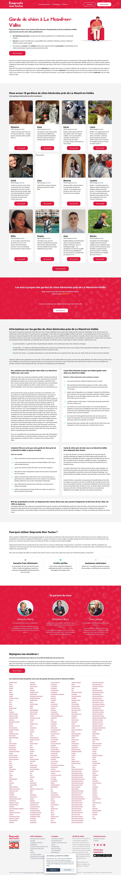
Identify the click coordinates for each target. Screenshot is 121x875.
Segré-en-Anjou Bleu (97, 743)
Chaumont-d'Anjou (13, 820)
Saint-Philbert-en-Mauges (98, 712)
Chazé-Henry (33, 684)
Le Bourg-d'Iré (54, 727)
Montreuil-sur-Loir (76, 708)
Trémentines (95, 775)
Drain (31, 745)
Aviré (10, 702)
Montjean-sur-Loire (76, 700)
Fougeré (32, 771)
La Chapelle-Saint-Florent (35, 812)
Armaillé (11, 696)
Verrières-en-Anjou (96, 802)
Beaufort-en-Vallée (13, 716)
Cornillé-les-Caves (34, 723)
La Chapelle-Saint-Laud (35, 814)
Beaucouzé (11, 712)
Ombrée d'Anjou (75, 743)
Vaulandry (94, 790)
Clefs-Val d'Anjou (34, 712)
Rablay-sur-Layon (75, 761)
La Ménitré (53, 696)
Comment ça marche (44, 4)
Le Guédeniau (54, 737)
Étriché (31, 757)
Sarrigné (94, 731)
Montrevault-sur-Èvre (76, 714)
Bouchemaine (12, 745)
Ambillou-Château (13, 682)
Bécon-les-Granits (13, 727)
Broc (10, 773)
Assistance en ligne (99, 838)
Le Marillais (53, 745)
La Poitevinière (54, 704)
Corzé (31, 725)
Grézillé (31, 781)
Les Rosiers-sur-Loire (55, 771)
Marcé (52, 812)
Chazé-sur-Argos (33, 686)
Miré (73, 690)
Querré (73, 759)
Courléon (32, 729)
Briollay (11, 767)
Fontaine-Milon (33, 767)
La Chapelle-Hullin (34, 808)
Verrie (93, 800)
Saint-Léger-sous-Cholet (97, 686)
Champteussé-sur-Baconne (15, 798)
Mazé (52, 820)
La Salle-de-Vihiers (55, 714)
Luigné (52, 806)
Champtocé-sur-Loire (14, 802)
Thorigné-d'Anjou (96, 763)
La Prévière (53, 710)
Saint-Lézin (94, 688)
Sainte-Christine (75, 788)
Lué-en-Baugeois (54, 804)
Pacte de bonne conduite (37, 838)
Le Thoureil (53, 777)
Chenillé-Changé (33, 700)
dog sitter (86, 838)
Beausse (11, 723)
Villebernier (95, 808)
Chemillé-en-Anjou (34, 692)
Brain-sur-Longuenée (14, 759)
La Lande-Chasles (54, 690)
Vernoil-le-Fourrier (96, 798)
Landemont (53, 698)
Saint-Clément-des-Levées (77, 783)
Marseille (81, 854)
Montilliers (74, 698)
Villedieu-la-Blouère (96, 810)
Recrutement (55, 852)
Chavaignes (32, 682)
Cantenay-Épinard (13, 779)
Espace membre (104, 4)
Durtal (31, 747)
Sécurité (65, 4)
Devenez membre (17, 53)
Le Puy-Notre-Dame (55, 757)
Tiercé (93, 767)
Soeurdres (94, 749)
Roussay (73, 767)
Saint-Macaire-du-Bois (97, 690)
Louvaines (53, 802)
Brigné (10, 765)
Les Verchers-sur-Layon (56, 775)
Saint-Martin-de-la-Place (97, 696)
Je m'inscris (89, 4)
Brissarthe (11, 771)
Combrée (32, 716)
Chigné (31, 706)
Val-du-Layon (95, 781)
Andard (10, 684)
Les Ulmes (53, 773)
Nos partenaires (56, 850)
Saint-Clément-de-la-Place (77, 781)
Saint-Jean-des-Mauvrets (77, 812)
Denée (31, 735)
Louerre (52, 798)
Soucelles (94, 753)
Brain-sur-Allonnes (13, 755)
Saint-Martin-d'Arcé (96, 694)
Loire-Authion (54, 792)
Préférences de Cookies (37, 858)
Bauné (10, 710)
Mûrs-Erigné (74, 721)
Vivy (93, 816)
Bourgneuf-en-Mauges (14, 751)
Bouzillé (11, 753)
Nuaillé (73, 737)
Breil (10, 761)
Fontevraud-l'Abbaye (34, 769)
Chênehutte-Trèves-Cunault (36, 696)
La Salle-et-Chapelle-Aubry (57, 716)
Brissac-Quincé (12, 769)
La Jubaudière (54, 686)
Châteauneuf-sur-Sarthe (14, 812)
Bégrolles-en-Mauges (14, 729)
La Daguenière (33, 822)
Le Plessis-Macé (54, 753)
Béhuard (11, 731)
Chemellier (32, 690)
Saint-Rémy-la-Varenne (97, 721)
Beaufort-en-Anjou (13, 714)
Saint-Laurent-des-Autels (77, 822)
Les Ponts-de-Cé (54, 767)
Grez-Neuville (33, 783)
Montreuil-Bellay (75, 704)
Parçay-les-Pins (75, 747)
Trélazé (94, 773)
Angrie (10, 692)
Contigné (32, 719)
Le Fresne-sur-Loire (55, 733)
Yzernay (94, 818)
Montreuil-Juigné (75, 706)
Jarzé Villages (33, 794)
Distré (31, 741)
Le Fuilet (53, 735)
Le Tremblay (53, 779)
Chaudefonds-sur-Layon (14, 816)
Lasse (52, 719)
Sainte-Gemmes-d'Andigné (77, 790)
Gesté (31, 779)
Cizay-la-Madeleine (34, 710)
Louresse (53, 800)
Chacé (10, 784)
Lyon (86, 852)
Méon (73, 688)
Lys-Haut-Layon (54, 808)
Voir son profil (21, 148)
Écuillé (31, 753)
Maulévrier (53, 818)
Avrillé (10, 704)
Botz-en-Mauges (13, 743)
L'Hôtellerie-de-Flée (55, 784)
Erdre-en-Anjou (33, 755)
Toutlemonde (95, 771)
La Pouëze (53, 708)
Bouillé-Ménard (12, 747)
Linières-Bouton (54, 786)
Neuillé (73, 723)
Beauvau (11, 725)
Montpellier (82, 856)
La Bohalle (32, 800)
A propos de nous (28, 872)
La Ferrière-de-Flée (55, 682)
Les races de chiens (35, 854)
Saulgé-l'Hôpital (95, 733)
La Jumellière (54, 688)
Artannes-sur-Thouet (14, 698)
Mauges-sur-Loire (55, 816)
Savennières (95, 737)
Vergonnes (94, 792)
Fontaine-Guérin (33, 765)
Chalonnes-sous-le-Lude (14, 788)
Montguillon (74, 694)
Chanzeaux (11, 806)
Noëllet (73, 727)
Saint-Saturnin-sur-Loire (97, 723)
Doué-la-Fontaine (34, 743)
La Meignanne (54, 692)
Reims (88, 856)
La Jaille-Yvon (54, 684)
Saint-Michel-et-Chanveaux (98, 706)
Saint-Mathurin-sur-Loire (97, 702)
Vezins (93, 804)
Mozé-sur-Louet (75, 719)
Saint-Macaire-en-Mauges (98, 692)
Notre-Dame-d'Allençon (77, 729)
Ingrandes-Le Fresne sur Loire (36, 788)
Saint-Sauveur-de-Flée (97, 725)
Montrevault (74, 712)
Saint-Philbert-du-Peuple (97, 710)
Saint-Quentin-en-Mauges (98, 716)
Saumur (94, 735)
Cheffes (31, 688)
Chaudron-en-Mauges (14, 818)
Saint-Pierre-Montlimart (97, 714)
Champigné (11, 794)
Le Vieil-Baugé (54, 781)
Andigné (11, 686)
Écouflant (32, 751)
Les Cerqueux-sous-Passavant (57, 765)
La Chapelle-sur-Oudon (35, 816)
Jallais (31, 790)
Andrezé (11, 688)
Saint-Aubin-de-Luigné (77, 771)
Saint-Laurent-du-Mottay (97, 682)
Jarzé (31, 792)
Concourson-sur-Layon (35, 717)
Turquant (94, 779)
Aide (31, 850)
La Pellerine (53, 700)
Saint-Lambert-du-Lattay (77, 816)
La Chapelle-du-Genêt (35, 806)
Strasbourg (80, 858)
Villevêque (94, 814)
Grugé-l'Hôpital (33, 784)
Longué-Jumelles (54, 794)
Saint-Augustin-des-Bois (77, 773)
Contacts (96, 840)
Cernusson (11, 783)
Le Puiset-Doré (54, 755)
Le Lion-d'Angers (54, 739)
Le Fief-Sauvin (54, 731)
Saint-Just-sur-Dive (76, 814)
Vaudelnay (94, 788)
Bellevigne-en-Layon (13, 733)
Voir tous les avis (60, 310)
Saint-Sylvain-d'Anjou (97, 729)
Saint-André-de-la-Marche (77, 769)
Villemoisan (94, 812)
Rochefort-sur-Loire (76, 763)
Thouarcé (94, 765)
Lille (77, 856)
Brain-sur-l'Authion (13, 757)
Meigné (73, 684)
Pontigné (74, 753)
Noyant (73, 731)
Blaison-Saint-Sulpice (13, 737)
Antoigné (11, 694)
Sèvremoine (95, 747)
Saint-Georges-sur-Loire (77, 804)
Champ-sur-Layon (13, 796)
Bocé (10, 741)
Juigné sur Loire (33, 796)
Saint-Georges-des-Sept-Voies (78, 798)
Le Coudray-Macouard (56, 729)
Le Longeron (53, 741)
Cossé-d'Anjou (33, 727)
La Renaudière (54, 712)
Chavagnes (11, 822)
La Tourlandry (54, 723)
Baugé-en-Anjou (12, 708)
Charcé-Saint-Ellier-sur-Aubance (16, 808)
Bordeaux (87, 854)
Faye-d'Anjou (33, 761)
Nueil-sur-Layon (75, 739)
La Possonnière (54, 706)
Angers (10, 690)
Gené (31, 775)
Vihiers (93, 806)
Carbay (10, 781)
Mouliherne (74, 717)
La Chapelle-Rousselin (35, 810)
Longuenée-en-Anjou (55, 796)
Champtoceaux (12, 800)
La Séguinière (54, 717)
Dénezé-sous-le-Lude (35, 739)
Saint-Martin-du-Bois (97, 698)
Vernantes (94, 794)
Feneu (31, 763)
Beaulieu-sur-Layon (13, 717)
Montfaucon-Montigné (77, 692)
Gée (31, 773)
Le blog (32, 852)
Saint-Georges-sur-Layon (77, 802)
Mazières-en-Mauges (76, 682)
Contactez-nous (39, 872)
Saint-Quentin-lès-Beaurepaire (99, 717)
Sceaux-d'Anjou (95, 739)
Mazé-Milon (53, 822)
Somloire (94, 751)
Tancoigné (94, 761)
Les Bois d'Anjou (54, 761)
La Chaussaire (33, 818)
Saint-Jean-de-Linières (77, 810)
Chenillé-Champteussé (35, 698)
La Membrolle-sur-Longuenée (57, 694)
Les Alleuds (53, 759)
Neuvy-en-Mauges (76, 725)
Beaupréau (11, 719)
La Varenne (53, 725)
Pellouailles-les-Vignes (76, 751)
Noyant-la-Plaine (75, 735)
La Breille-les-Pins (34, 804)
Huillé (31, 786)
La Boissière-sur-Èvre (34, 802)
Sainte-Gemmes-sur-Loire (77, 792)
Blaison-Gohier (12, 735)
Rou (72, 765)
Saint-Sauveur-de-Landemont (98, 727)
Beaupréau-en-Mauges (14, 721)
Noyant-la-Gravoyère (76, 733)
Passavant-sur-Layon (76, 749)
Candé (10, 777)
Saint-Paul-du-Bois (96, 708)
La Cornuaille (33, 820)
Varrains (94, 784)
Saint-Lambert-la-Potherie (77, 818)
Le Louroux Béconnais (56, 743)
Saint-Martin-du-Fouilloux (98, 700)
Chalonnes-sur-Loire (13, 790)
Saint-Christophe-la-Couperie (78, 779)
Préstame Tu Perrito (82, 866)
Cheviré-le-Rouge (34, 704)
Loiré (52, 790)
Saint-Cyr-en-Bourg (76, 786)
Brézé (10, 763)
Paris (83, 852)
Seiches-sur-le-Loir (96, 745)
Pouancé (73, 755)
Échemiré (32, 749)
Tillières (94, 769)
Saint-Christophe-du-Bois (77, 777)
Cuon (31, 733)
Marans (52, 810)
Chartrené (11, 810)
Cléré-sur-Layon (33, 714)
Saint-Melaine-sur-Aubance (98, 704)
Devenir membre (17, 670)
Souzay (93, 759)
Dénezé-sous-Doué (34, 737)
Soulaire (94, 757)
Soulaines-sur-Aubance (97, 755)
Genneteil (32, 777)
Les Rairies (53, 769)
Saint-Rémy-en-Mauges (97, 719)
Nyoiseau (74, 741)
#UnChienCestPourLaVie (37, 856)
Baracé (10, 706)
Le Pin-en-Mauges (55, 749)
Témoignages (56, 4)
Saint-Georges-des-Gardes (77, 796)
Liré (52, 788)
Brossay (11, 775)
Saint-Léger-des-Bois (97, 684)
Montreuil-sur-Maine (76, 710)
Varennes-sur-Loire (96, 783)
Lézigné (52, 783)
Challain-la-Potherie (13, 786)
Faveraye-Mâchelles (34, 759)
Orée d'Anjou (74, 745)
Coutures (32, 731)
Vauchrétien (95, 786)
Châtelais (11, 814)
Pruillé (73, 757)
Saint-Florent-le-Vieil (76, 794)
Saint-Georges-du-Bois (77, 800)
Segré (93, 741)
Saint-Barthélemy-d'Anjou (77, 775)
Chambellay (11, 792)
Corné (31, 721)
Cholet (31, 708)
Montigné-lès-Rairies (76, 696)
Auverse (11, 700)
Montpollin (74, 702)
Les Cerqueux (54, 763)
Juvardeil (32, 798)
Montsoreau (74, 716)
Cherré (31, 702)
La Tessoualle (54, 721)
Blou (10, 739)
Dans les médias (56, 848)
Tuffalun (94, 777)
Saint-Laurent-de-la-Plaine (77, 820)
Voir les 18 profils (60, 268)
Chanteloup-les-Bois (13, 804)
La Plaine (53, 702)
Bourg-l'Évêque (12, 749)
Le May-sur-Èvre (54, 747)
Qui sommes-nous (56, 840)
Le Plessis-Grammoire (55, 751)
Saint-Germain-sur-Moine (77, 806)
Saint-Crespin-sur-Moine (77, 784)
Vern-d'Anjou (95, 796)
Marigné (52, 814)
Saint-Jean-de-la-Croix (76, 808)
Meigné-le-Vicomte (76, 686)
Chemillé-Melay (33, 694)
